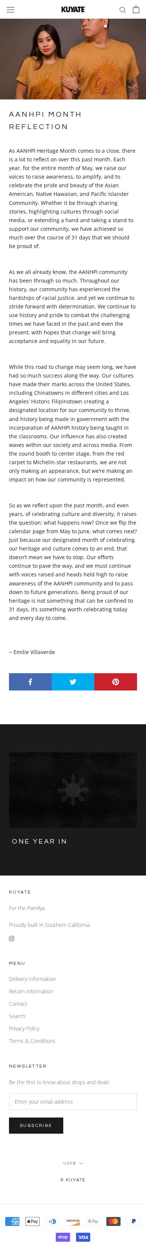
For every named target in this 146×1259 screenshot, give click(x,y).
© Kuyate (73, 1180)
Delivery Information (32, 978)
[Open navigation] (10, 9)
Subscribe (36, 1125)
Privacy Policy (24, 1028)
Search (17, 1016)
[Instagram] (11, 937)
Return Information (31, 991)
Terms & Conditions (32, 1040)
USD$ (69, 1163)
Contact (18, 1003)
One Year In (40, 841)
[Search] (122, 9)
